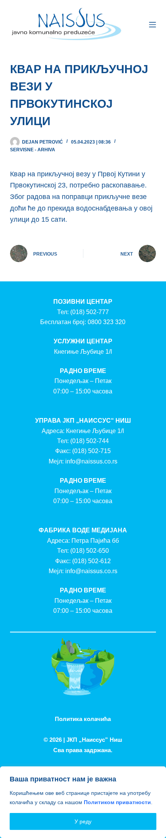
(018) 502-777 (89, 312)
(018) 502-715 (91, 451)
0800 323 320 (106, 322)
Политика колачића (83, 719)
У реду (83, 821)
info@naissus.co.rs (91, 461)
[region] (83, 802)
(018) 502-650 (89, 550)
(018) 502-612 (91, 561)
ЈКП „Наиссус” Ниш (94, 739)
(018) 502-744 (89, 441)
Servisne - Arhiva (32, 149)
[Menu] (152, 24)
